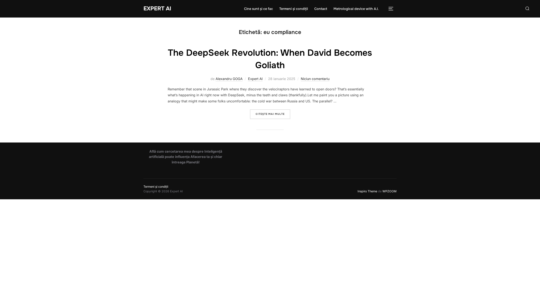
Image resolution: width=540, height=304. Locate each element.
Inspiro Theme (367, 191)
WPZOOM (389, 191)
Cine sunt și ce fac (258, 9)
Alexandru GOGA (229, 79)
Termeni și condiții (293, 9)
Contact (320, 9)
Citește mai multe (273, 114)
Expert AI (157, 8)
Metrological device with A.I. (356, 9)
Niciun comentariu (315, 79)
